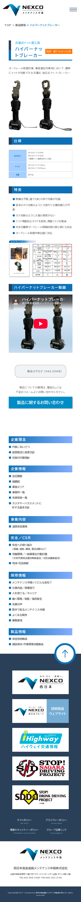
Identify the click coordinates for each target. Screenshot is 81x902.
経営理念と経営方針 (23, 452)
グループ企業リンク (56, 830)
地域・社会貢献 (20, 563)
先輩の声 (17, 604)
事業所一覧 (18, 492)
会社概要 (17, 476)
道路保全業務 (19, 526)
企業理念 (18, 439)
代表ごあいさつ (21, 447)
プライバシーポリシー (56, 820)
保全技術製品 (19, 639)
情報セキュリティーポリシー (24, 830)
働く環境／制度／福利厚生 (27, 599)
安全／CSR (21, 538)
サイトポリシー (24, 820)
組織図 (16, 481)
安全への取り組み (29, 547)
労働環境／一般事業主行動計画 (36, 556)
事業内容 (18, 519)
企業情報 (18, 468)
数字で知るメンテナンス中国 (28, 609)
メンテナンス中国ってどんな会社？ (32, 582)
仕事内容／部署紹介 (23, 588)
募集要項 (17, 620)
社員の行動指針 (21, 457)
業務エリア (18, 487)
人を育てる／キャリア (24, 593)
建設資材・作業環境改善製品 (27, 644)
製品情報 (18, 631)
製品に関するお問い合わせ (40, 402)
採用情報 (18, 575)
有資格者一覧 (19, 497)
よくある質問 (19, 615)
